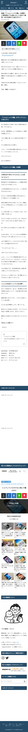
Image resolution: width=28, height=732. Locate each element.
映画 (9, 484)
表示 (18, 49)
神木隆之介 (21, 484)
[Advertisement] (14, 411)
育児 (16, 8)
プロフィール (3, 8)
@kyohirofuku (6, 55)
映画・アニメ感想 (6, 481)
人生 (13, 725)
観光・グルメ (8, 725)
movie (4, 484)
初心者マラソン (19, 725)
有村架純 (14, 484)
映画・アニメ (11, 8)
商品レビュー (22, 8)
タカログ (13, 729)
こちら (17, 642)
